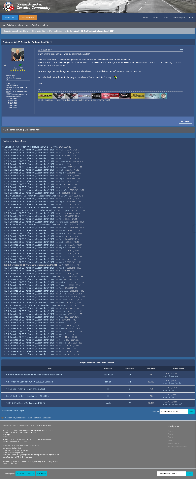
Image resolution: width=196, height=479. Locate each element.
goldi (176, 376)
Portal (145, 17)
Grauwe (62, 285)
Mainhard (62, 245)
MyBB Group (36, 461)
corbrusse (62, 167)
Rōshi (5, 463)
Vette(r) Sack (63, 190)
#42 (181, 49)
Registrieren (28, 17)
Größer (41, 473)
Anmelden (9, 17)
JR (59, 155)
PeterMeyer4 (64, 296)
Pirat (60, 279)
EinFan (108, 381)
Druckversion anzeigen (14, 410)
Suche (165, 17)
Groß (31, 473)
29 (129, 374)
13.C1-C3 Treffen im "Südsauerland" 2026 (25, 403)
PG (60, 219)
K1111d (62, 213)
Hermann (64, 305)
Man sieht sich (55, 31)
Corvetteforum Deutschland (16, 31)
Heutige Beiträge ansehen (36, 25)
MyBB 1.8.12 (17, 461)
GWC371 (64, 196)
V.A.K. (56, 147)
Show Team (173, 443)
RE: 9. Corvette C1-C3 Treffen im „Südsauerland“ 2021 (29, 149)
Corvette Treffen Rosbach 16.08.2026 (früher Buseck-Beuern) (34, 374)
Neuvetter (63, 299)
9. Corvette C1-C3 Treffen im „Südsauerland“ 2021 (25, 146)
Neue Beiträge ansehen (12, 25)
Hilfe (191, 17)
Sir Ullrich (62, 233)
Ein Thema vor (32, 129)
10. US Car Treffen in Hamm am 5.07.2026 (25, 389)
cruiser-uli (63, 343)
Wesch (61, 184)
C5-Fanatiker (64, 161)
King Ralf (62, 173)
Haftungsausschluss (177, 446)
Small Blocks (63, 282)
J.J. (108, 389)
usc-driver (108, 374)
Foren (155, 17)
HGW (61, 181)
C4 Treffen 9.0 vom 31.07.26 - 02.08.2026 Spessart (29, 381)
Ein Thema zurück (13, 129)
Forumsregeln (179, 17)
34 (129, 381)
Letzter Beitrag (168, 376)
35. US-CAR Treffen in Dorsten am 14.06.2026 (27, 396)
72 (129, 403)
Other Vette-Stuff (38, 31)
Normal (20, 473)
